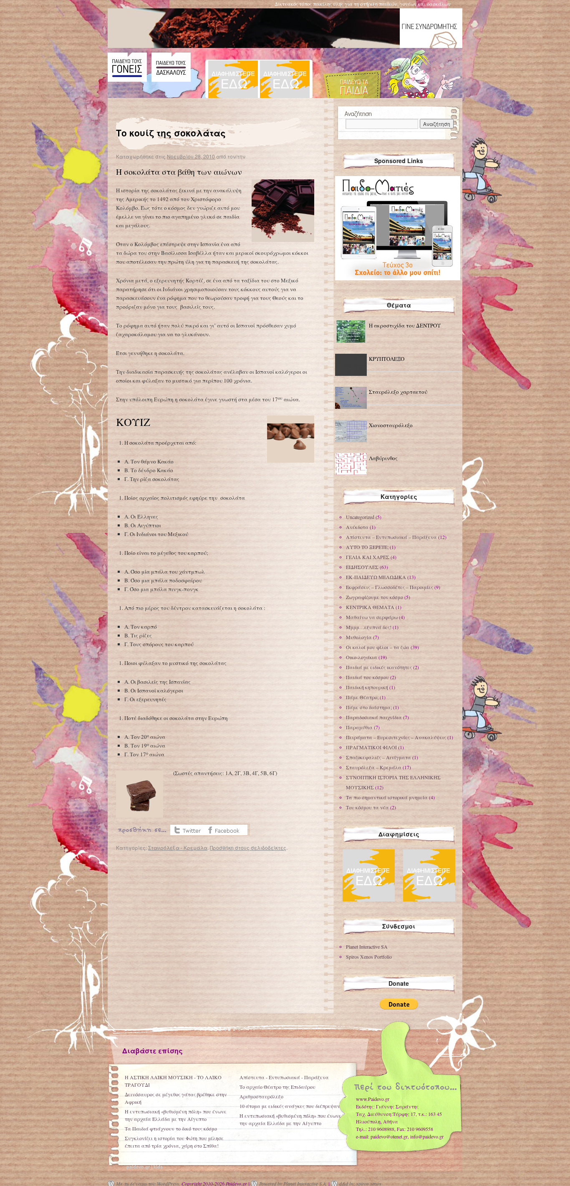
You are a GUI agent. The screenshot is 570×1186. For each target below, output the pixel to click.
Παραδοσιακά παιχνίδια (374, 717)
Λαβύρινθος (383, 458)
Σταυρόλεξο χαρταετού (398, 391)
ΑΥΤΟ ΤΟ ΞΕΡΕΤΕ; (367, 547)
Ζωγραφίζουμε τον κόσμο (374, 597)
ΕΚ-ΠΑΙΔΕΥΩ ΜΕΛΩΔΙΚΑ (376, 577)
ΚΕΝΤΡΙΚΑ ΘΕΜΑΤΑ (370, 607)
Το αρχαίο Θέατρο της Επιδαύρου (277, 1086)
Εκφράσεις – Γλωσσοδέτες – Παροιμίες (389, 587)
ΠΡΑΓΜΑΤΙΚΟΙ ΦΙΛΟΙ (371, 747)
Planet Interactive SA (367, 946)
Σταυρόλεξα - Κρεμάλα (177, 847)
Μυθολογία (359, 637)
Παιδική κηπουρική (367, 687)
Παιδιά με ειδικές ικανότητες (379, 667)
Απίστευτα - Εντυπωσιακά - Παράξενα (284, 1077)
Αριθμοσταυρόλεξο (261, 1096)
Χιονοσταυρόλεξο (391, 425)
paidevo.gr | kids (144, 1166)
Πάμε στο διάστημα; (369, 707)
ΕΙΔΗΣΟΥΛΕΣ (362, 567)
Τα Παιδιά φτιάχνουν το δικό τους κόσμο (171, 1128)
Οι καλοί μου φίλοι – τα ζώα (377, 647)
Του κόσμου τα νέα (367, 807)
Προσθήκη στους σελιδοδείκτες (248, 847)
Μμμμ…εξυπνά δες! (368, 627)
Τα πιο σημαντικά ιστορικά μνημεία (387, 797)
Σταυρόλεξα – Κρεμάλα (373, 767)
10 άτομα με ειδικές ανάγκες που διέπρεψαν (290, 1106)
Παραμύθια (359, 727)
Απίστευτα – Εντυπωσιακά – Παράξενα (391, 537)
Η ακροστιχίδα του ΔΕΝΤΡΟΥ (405, 325)
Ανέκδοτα (357, 527)
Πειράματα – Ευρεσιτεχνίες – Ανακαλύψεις (396, 737)
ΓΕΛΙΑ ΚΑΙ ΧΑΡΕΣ (367, 557)
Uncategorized (360, 517)
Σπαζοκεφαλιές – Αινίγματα (378, 757)
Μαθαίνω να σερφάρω (372, 617)
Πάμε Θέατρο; (362, 697)
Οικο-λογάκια (361, 657)
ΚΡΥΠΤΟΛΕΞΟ (386, 359)
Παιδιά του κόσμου (367, 677)
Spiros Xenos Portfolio (369, 956)
